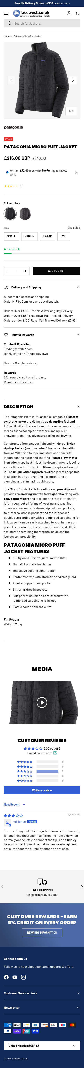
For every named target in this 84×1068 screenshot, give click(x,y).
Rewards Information (42, 932)
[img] (13, 815)
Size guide (73, 227)
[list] (42, 80)
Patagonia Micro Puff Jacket (27, 36)
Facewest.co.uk (19, 1058)
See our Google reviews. (20, 363)
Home (7, 36)
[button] (77, 13)
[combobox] (42, 23)
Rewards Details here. (19, 382)
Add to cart (56, 270)
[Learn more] (76, 172)
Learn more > (62, 3)
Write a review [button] (42, 790)
